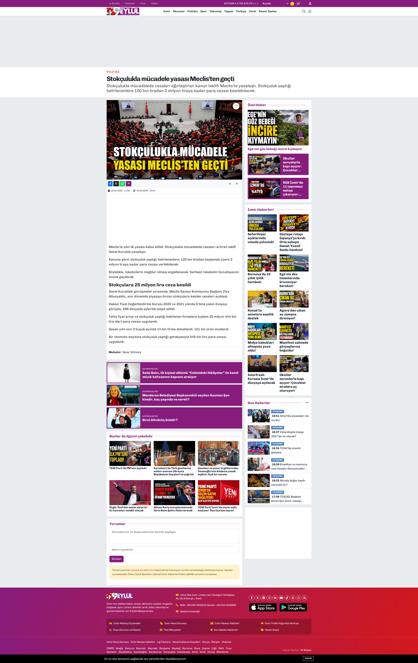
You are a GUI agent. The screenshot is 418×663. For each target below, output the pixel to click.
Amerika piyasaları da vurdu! (290, 418)
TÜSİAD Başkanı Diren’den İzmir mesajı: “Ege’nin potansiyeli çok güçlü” (286, 499)
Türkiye (241, 11)
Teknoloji (215, 11)
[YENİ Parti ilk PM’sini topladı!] (130, 453)
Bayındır (141, 648)
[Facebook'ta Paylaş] (110, 183)
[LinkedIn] (275, 597)
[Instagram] (269, 597)
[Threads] (293, 597)
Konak (211, 651)
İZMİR (110, 648)
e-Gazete (114, 3)
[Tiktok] (287, 597)
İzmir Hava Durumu (175, 623)
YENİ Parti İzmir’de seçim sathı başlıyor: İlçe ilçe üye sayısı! (217, 509)
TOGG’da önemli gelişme (286, 450)
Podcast (226, 641)
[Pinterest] (263, 597)
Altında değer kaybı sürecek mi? (288, 482)
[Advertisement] (209, 41)
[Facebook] (251, 597)
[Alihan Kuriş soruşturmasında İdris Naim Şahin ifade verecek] (174, 492)
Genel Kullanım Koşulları (186, 641)
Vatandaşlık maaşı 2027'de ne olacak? (287, 434)
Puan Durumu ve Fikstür (127, 629)
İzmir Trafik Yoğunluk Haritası (282, 623)
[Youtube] (281, 597)
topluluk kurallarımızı (142, 570)
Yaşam (228, 11)
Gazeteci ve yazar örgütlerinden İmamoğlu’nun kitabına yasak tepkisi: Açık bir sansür (218, 471)
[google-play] (293, 607)
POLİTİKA (113, 71)
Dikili (221, 648)
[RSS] (304, 597)
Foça (229, 648)
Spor (203, 11)
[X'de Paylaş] (116, 183)
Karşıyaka (169, 651)
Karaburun (155, 651)
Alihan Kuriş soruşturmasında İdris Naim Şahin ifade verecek (173, 509)
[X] (257, 597)
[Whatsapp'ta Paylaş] (122, 183)
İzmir (166, 11)
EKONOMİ (278, 411)
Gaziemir (112, 651)
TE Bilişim (305, 650)
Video (154, 3)
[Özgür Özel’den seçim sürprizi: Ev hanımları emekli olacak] (130, 492)
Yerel (252, 11)
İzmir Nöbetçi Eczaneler (127, 623)
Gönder (116, 558)
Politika (192, 11)
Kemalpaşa (183, 651)
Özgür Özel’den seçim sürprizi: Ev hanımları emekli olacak (128, 509)
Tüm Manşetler (172, 629)
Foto (143, 3)
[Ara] (304, 11)
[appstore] (263, 607)
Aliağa (119, 648)
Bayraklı (153, 648)
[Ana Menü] (309, 11)
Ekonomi (179, 11)
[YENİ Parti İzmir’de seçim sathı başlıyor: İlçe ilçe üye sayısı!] (218, 492)
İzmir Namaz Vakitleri (227, 623)
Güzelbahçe (125, 651)
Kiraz (195, 651)
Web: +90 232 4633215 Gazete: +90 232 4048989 (208, 605)
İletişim (215, 641)
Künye (205, 641)
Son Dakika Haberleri (226, 629)
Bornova (187, 648)
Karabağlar (140, 651)
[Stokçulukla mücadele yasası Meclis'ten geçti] (174, 140)
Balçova (129, 648)
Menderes (222, 651)
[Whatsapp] (298, 597)
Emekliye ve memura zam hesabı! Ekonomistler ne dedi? (289, 467)
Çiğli (214, 648)
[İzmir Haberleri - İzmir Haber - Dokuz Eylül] (123, 11)
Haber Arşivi (272, 629)
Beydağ (176, 648)
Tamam (308, 658)
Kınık (203, 651)
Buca (197, 648)
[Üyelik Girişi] (308, 3)
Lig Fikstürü (164, 641)
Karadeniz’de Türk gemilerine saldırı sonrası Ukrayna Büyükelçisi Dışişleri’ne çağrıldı (174, 471)
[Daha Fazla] (128, 183)
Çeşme (206, 648)
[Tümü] (307, 402)
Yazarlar (130, 3)
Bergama (164, 648)
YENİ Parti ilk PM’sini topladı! (128, 468)
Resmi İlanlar (268, 11)
